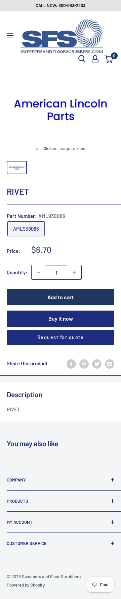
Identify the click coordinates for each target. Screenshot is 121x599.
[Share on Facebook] (71, 363)
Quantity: (17, 272)
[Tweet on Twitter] (97, 363)
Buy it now (60, 318)
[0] (109, 59)
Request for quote (60, 337)
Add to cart (60, 297)
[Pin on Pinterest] (84, 363)
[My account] (95, 58)
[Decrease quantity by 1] (39, 272)
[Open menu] (10, 35)
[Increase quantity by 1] (74, 272)
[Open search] (82, 58)
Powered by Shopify (26, 585)
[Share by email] (109, 363)
